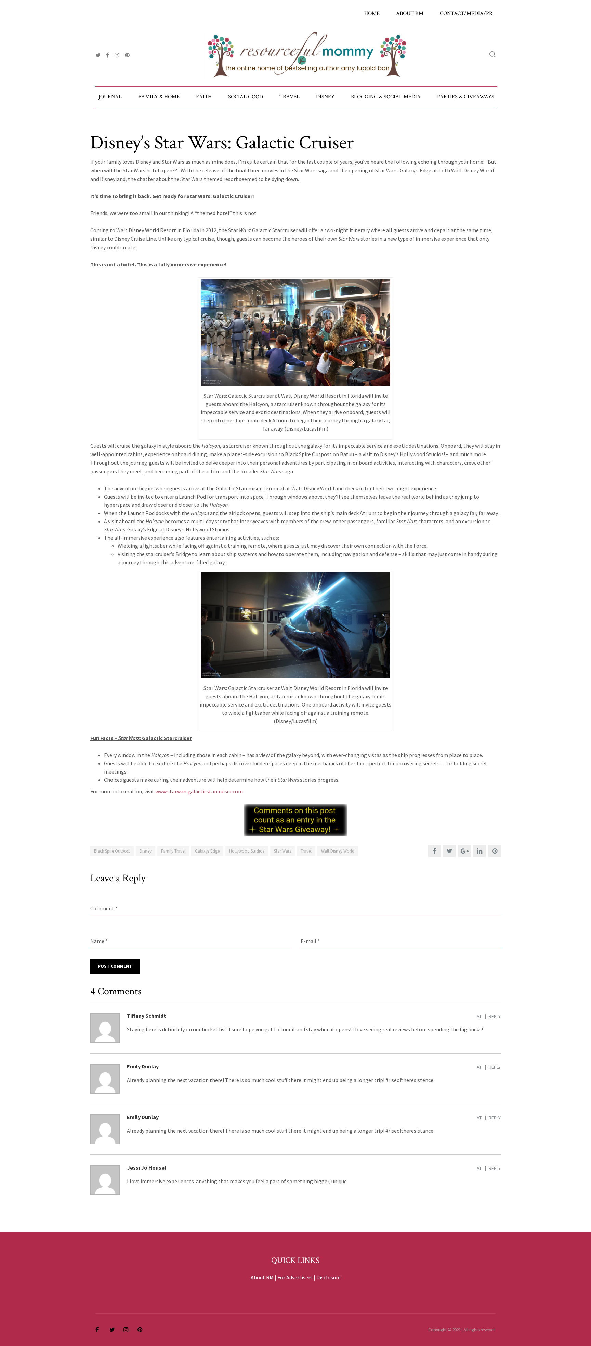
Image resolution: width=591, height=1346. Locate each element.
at (479, 1016)
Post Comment (115, 966)
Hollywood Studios (246, 851)
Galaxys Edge (207, 851)
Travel (289, 97)
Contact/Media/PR (466, 13)
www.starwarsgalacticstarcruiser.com (199, 791)
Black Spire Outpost (112, 851)
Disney (325, 97)
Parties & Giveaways (465, 97)
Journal (110, 97)
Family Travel (173, 851)
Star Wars (282, 851)
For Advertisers (295, 1277)
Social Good (245, 97)
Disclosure (328, 1277)
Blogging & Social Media (386, 97)
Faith (204, 97)
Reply (495, 1016)
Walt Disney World (337, 851)
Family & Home (159, 97)
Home (372, 13)
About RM (409, 13)
